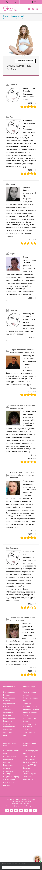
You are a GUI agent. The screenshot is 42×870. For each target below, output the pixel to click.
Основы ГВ (27, 704)
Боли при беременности (9, 716)
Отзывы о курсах (29, 774)
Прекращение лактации (8, 784)
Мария (12, 254)
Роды (5, 735)
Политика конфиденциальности (15, 806)
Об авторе (27, 777)
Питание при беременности (9, 702)
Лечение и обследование (9, 725)
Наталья (13, 85)
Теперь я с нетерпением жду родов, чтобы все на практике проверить (22, 475)
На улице (7, 774)
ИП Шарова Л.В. (12, 799)
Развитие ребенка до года (30, 693)
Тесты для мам (29, 759)
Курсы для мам (29, 756)
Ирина (12, 184)
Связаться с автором (27, 769)
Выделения (7, 721)
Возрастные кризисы (8, 766)
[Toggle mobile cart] (29, 9)
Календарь (7, 706)
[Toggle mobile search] (33, 9)
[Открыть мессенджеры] (37, 859)
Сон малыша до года (29, 734)
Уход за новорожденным (29, 716)
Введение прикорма (31, 709)
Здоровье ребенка (30, 712)
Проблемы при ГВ (30, 706)
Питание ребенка (10, 756)
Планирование (9, 692)
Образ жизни (8, 732)
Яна (11, 117)
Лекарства (7, 730)
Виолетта (14, 548)
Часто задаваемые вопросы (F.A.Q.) (30, 763)
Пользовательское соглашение (20, 804)
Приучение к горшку (11, 777)
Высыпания (27, 727)
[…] (24, 167)
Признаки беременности (9, 696)
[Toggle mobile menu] (38, 9)
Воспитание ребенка (8, 760)
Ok (21, 868)
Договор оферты (31, 806)
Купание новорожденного (29, 722)
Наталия (13, 310)
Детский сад (8, 771)
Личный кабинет (29, 779)
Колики (25, 730)
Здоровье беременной (8, 711)
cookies (23, 864)
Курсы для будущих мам (30, 752)
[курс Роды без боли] (21, 24)
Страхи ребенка (9, 779)
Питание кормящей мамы (30, 699)
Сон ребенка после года (11, 752)
